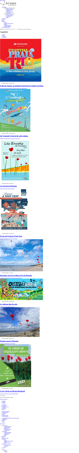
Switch (5, 440)
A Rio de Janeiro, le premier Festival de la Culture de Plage (21, 86)
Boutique (3, 439)
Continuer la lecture (13, 88)
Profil (5, 435)
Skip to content (2, 0)
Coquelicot (4, 37)
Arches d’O (6, 434)
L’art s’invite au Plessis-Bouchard (12, 391)
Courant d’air (6, 430)
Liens (5, 446)
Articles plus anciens (4, 399)
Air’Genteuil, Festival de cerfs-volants (14, 136)
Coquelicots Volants (7, 432)
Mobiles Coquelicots (7, 426)
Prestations (4, 436)
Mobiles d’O (6, 428)
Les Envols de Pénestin (8, 186)
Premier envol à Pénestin (9, 341)
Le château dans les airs (8, 304)
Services (3, 443)
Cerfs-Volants (4, 431)
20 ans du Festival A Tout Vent (11, 236)
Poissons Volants (7, 433)
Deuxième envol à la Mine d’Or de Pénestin (16, 275)
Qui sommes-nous (5, 438)
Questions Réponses (7, 444)
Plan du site (6, 445)
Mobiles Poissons (7, 427)
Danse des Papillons (7, 429)
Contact (3, 447)
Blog (3, 437)
